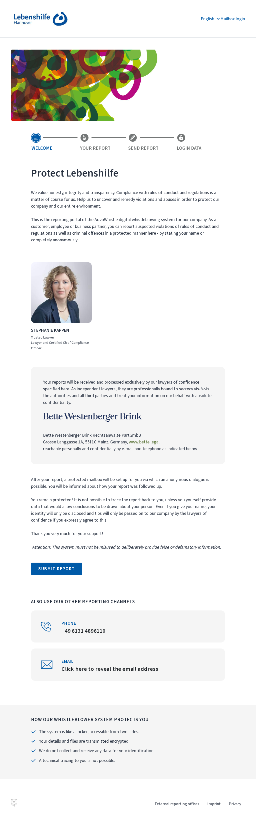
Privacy (235, 803)
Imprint (214, 803)
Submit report (56, 569)
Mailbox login (232, 19)
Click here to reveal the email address (110, 669)
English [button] (208, 19)
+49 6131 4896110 (84, 630)
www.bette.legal (144, 442)
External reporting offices (177, 803)
